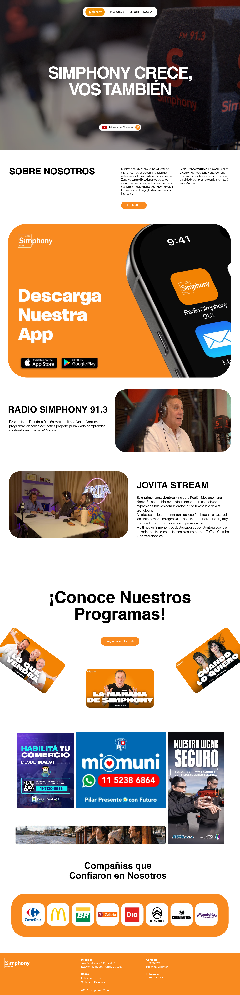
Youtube (85, 982)
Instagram (86, 978)
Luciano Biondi (154, 977)
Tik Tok (98, 978)
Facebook (99, 982)
